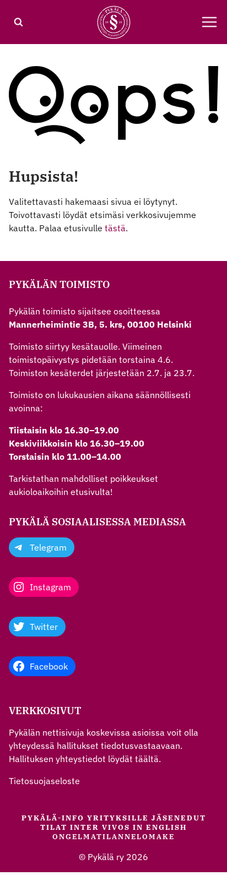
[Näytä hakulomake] (18, 22)
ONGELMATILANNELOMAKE (113, 836)
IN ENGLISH (160, 827)
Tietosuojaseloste (44, 780)
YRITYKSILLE (118, 818)
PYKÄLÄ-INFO (52, 818)
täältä (147, 758)
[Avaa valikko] (209, 22)
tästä (115, 227)
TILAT (53, 827)
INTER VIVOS (100, 827)
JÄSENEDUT (179, 818)
